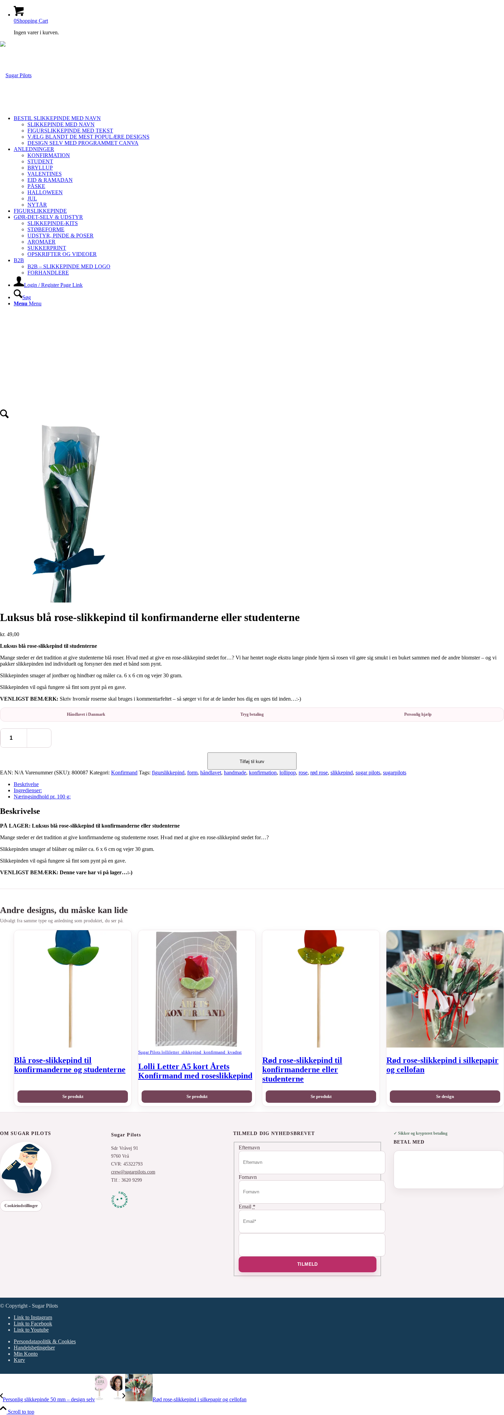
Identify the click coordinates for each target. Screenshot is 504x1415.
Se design (445, 1096)
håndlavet (210, 772)
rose (303, 772)
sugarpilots (394, 772)
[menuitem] (259, 130)
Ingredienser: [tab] (28, 790)
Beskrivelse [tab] (26, 784)
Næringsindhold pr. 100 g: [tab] (42, 796)
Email (247, 1206)
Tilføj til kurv (252, 761)
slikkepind (342, 772)
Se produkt (72, 1096)
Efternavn (249, 1147)
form (192, 772)
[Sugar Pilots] (16, 75)
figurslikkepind (168, 772)
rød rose (319, 772)
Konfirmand (124, 772)
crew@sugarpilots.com (133, 1171)
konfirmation (263, 772)
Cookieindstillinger (21, 1205)
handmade (235, 772)
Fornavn (248, 1177)
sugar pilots (368, 772)
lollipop (287, 772)
